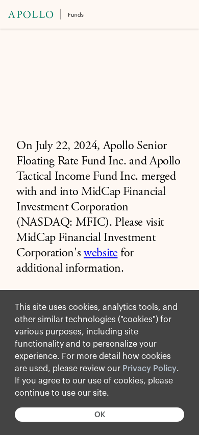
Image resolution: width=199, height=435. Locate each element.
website (100, 254)
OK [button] (99, 415)
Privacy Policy (149, 369)
